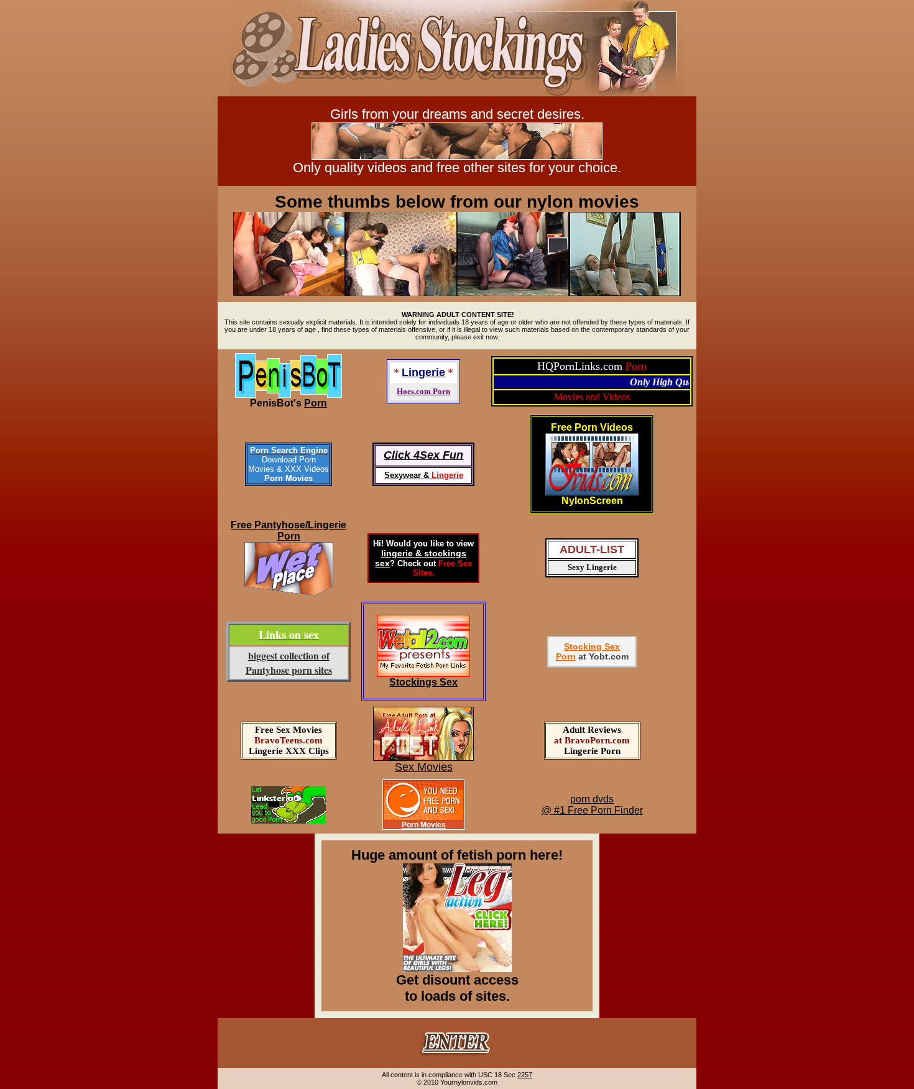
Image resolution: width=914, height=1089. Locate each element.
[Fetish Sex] (423, 673)
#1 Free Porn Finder (598, 810)
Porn (315, 403)
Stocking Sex (592, 646)
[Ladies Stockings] (457, 1056)
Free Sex (455, 563)
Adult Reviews (592, 730)
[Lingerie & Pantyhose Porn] (288, 394)
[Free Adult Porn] (423, 757)
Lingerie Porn (592, 751)
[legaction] (457, 967)
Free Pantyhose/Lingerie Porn (288, 530)
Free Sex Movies (288, 730)
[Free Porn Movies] (423, 817)
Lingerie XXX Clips (289, 751)
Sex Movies (424, 767)
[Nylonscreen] (457, 93)
